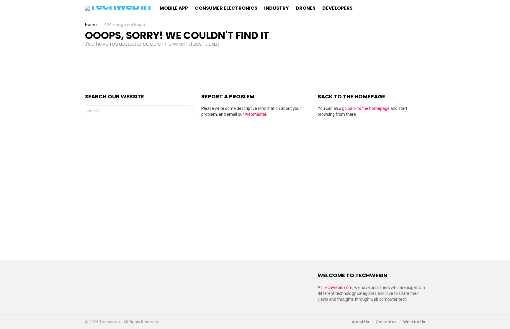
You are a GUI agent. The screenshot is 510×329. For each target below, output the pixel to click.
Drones (306, 8)
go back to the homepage (366, 108)
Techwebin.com (337, 287)
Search (186, 111)
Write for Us (414, 322)
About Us (360, 322)
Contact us (386, 322)
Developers (337, 8)
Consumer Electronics (226, 8)
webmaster (255, 114)
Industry (276, 8)
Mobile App (174, 8)
